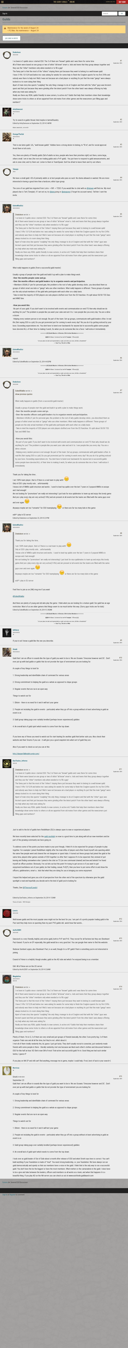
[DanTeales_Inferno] (6, 763)
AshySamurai (18, 109)
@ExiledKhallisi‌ (18, 596)
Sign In (4, 14)
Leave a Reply (12, 38)
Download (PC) (110, 2)
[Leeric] (6, 913)
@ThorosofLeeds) (30, 887)
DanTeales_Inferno (20, 761)
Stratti (15, 649)
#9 (121, 640)
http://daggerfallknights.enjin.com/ (26, 753)
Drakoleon (17, 52)
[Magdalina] (6, 979)
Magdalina (17, 976)
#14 (120, 987)
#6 (121, 358)
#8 (121, 533)
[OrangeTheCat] (6, 137)
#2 (121, 119)
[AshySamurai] (6, 112)
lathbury (16, 630)
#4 (121, 178)
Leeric (15, 911)
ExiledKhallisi (18, 206)
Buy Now (122, 2)
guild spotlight (49, 836)
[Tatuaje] (6, 172)
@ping (52, 192)
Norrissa (16, 1068)
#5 (121, 214)
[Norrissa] (6, 1070)
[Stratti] (6, 652)
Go (122, 14)
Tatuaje (15, 169)
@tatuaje (90, 188)
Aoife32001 (17, 930)
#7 (121, 390)
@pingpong (66, 192)
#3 (121, 144)
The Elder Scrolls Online (64, 1)
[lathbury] (6, 632)
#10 (120, 658)
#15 (120, 1076)
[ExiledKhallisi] (6, 208)
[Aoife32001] (6, 933)
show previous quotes (23, 394)
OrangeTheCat (18, 134)
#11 (120, 769)
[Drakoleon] (6, 55)
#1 (121, 61)
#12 (120, 919)
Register (12, 1195)
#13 (120, 938)
